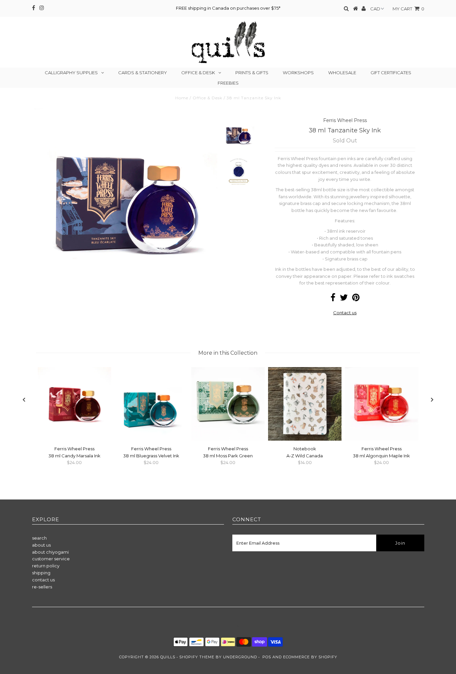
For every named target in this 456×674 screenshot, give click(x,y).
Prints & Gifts (251, 72)
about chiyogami (50, 552)
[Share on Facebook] (332, 299)
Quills (167, 657)
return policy (45, 565)
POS (266, 657)
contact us (43, 579)
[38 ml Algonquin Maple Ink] (381, 439)
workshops (298, 72)
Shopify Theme (196, 657)
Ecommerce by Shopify (310, 657)
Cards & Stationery (142, 72)
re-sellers (42, 586)
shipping (41, 572)
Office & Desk (198, 72)
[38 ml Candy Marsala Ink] (74, 439)
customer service (51, 558)
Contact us (345, 312)
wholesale (342, 72)
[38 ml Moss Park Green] (228, 439)
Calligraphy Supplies (71, 72)
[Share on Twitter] (344, 299)
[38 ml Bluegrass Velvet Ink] (151, 439)
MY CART (408, 8)
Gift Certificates (391, 72)
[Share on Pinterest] (356, 299)
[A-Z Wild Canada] (304, 439)
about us (41, 545)
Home (181, 97)
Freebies (228, 83)
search (39, 538)
